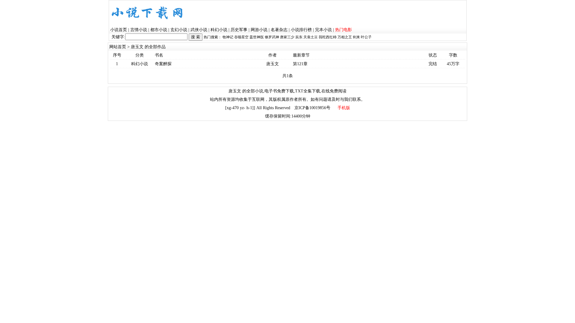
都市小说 (158, 30)
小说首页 (118, 30)
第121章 (300, 64)
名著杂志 (279, 30)
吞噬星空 (241, 37)
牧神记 (228, 37)
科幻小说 (219, 30)
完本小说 (323, 30)
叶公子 (366, 37)
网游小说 (259, 30)
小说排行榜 (301, 30)
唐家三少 (287, 37)
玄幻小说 (178, 30)
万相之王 (345, 37)
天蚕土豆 (310, 37)
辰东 (298, 37)
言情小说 (138, 30)
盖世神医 (256, 37)
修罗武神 (272, 37)
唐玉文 (272, 64)
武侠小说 (198, 30)
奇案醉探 (163, 64)
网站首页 (117, 47)
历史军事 (239, 30)
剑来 (356, 37)
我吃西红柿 (328, 37)
